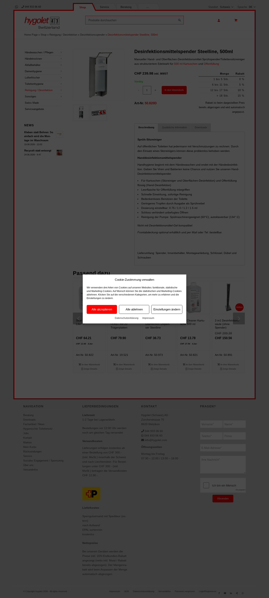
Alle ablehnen (134, 309)
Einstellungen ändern (166, 309)
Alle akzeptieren (102, 309)
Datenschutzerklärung (126, 318)
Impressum (148, 318)
